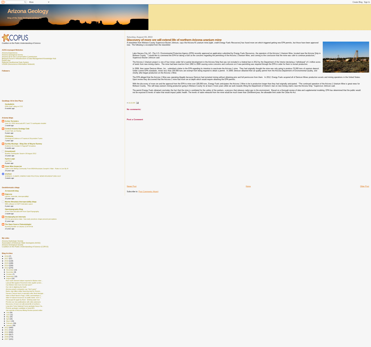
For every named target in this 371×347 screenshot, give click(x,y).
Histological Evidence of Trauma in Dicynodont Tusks (23, 138)
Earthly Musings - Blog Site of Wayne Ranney (23, 144)
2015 (6, 263)
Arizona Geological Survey (12, 55)
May (8, 317)
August (9, 278)
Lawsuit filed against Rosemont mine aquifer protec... (24, 283)
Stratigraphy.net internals (15, 217)
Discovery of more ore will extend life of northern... (23, 304)
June (8, 315)
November (10, 272)
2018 (6, 256)
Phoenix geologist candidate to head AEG (20, 308)
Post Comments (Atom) (148, 191)
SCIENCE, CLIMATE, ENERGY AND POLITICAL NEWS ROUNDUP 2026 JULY (33, 176)
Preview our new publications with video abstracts (23, 302)
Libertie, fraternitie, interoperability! (17, 196)
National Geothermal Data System (15, 62)
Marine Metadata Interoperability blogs (21, 202)
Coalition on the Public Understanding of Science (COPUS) (25, 247)
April (8, 319)
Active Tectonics (12, 121)
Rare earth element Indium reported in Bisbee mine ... (24, 280)
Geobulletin (9, 104)
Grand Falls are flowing (13, 131)
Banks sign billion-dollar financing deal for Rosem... (23, 291)
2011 (6, 330)
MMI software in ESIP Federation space (19, 204)
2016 (6, 261)
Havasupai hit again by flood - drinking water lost (23, 300)
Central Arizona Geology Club (17, 129)
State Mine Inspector (13, 166)
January (9, 325)
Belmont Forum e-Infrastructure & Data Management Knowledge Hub (29, 58)
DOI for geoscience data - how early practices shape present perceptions (31, 219)
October (9, 274)
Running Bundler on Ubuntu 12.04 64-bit (19, 226)
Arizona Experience (9, 53)
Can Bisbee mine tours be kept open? (19, 285)
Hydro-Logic (10, 159)
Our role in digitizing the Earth (16, 287)
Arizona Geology (27, 11)
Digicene (8, 194)
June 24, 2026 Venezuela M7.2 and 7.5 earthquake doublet (25, 123)
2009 (6, 334)
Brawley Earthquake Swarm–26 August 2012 (20, 153)
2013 (6, 268)
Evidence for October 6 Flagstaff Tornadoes (20, 146)
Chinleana (9, 136)
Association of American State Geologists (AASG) (21, 243)
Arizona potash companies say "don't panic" (21, 289)
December (10, 270)
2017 (6, 258)
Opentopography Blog (14, 209)
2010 (6, 332)
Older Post (364, 186)
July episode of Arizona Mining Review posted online (24, 310)
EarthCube (6, 60)
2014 (6, 265)
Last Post (8, 161)
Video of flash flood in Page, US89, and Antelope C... (24, 295)
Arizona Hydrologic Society (12, 241)
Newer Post (132, 186)
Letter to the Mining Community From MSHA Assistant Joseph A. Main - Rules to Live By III (36, 168)
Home (248, 186)
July (8, 312)
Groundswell (10, 151)
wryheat (8, 174)
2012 (6, 327)
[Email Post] (137, 102)
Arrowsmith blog (12, 191)
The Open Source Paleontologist (18, 224)
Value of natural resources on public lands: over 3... (24, 297)
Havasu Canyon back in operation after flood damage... (25, 293)
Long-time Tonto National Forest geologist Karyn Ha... (24, 306)
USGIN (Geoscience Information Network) (18, 64)
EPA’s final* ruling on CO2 (14, 106)
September (10, 276)
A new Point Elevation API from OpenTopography (22, 211)
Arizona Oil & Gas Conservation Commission (19, 57)
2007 (6, 339)
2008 (6, 337)
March (8, 321)
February (9, 323)
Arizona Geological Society (12, 245)
